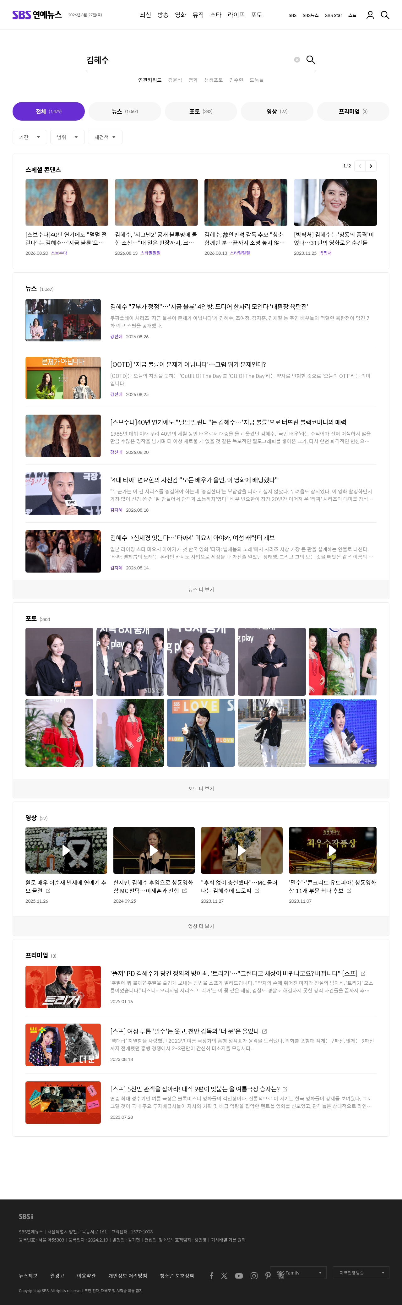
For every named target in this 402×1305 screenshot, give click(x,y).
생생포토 (213, 80)
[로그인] (370, 15)
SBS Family (288, 1272)
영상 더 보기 (201, 926)
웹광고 (57, 1276)
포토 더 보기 (201, 788)
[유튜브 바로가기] (239, 1276)
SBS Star (333, 15)
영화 (193, 80)
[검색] (385, 15)
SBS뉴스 (311, 15)
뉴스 (125, 111)
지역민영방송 (352, 1272)
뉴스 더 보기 (201, 589)
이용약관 (86, 1276)
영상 (277, 111)
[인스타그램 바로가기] (254, 1275)
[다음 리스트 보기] (371, 166)
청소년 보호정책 (177, 1276)
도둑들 (257, 80)
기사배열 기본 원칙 (228, 1239)
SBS (292, 15)
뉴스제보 (28, 1276)
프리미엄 (353, 111)
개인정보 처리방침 (127, 1276)
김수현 (236, 80)
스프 (352, 15)
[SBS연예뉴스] (37, 15)
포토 (200, 111)
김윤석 (175, 80)
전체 (49, 111)
